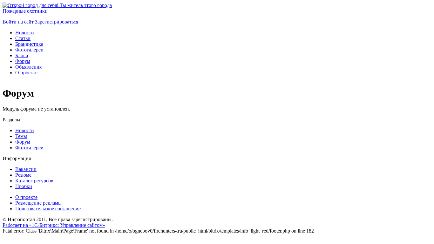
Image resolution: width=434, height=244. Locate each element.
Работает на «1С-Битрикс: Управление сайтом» (54, 225)
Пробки (23, 186)
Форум (22, 61)
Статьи (23, 38)
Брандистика (29, 44)
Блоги (21, 55)
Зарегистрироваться (56, 21)
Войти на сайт (18, 21)
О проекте (26, 72)
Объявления (28, 67)
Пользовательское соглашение (48, 208)
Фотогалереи (29, 49)
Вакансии (26, 169)
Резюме (23, 175)
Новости (24, 32)
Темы (21, 136)
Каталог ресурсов (34, 180)
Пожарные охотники (25, 11)
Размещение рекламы (38, 203)
